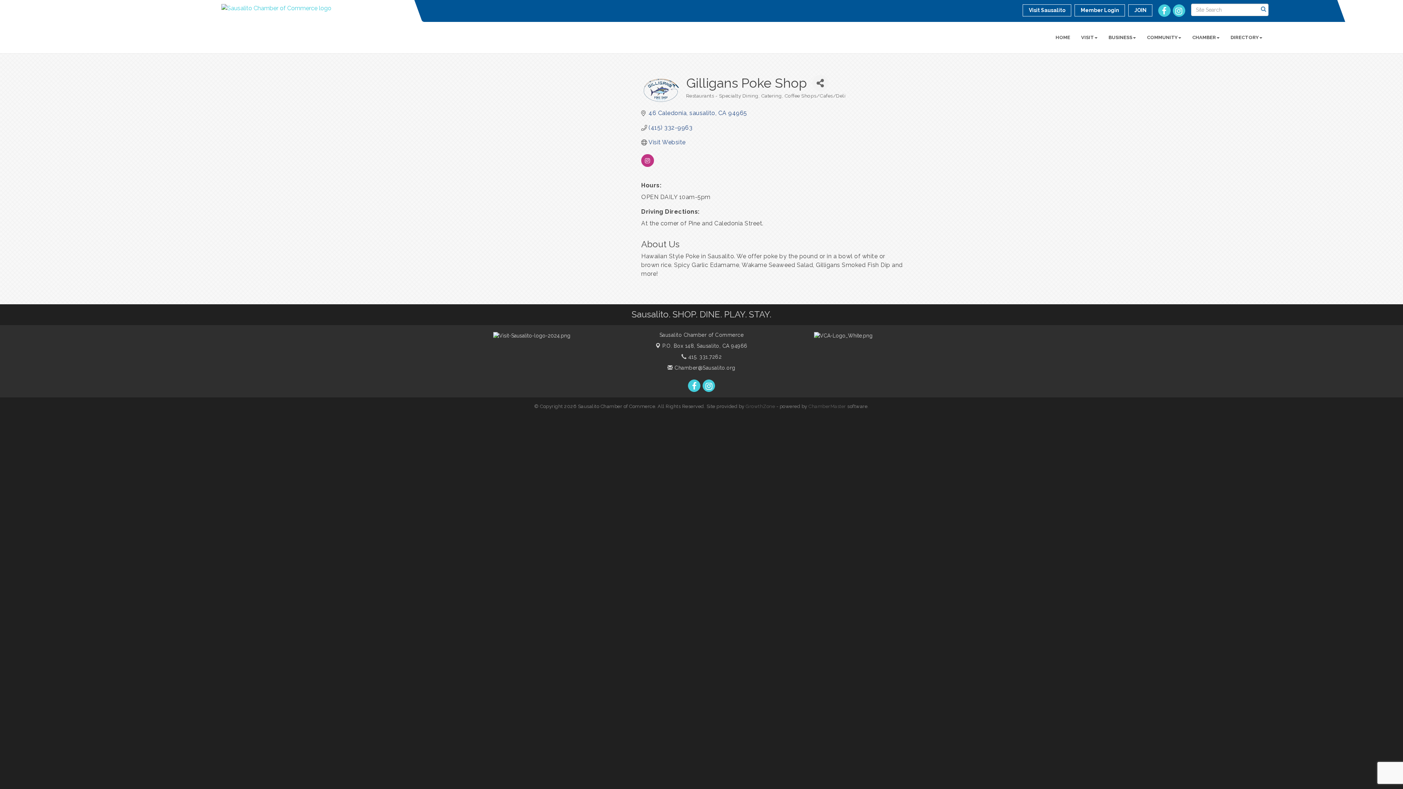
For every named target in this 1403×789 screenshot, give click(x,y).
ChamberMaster (827, 406)
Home (1063, 37)
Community (1162, 37)
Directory (1245, 37)
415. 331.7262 (704, 357)
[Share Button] (820, 83)
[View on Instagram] (647, 164)
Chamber (1204, 37)
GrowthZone (760, 406)
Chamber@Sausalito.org (704, 368)
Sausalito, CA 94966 (705, 346)
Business (1120, 37)
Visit (1087, 37)
